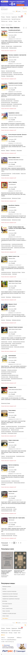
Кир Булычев (11, 412)
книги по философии (6, 245)
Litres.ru (3, 637)
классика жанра (9, 76)
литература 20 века (5, 403)
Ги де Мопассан (12, 184)
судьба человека (16, 173)
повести (3, 46)
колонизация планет (12, 433)
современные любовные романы (9, 596)
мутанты (15, 535)
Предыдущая (4, 542)
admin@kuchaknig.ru (11, 639)
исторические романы (6, 274)
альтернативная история (6, 510)
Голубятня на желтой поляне (15, 83)
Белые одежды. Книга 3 (14, 157)
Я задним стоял (12, 387)
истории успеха (4, 376)
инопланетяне (14, 102)
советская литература (6, 173)
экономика (3, 370)
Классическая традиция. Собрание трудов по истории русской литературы (6, 572)
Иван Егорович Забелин (19, 574)
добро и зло (15, 105)
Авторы (11, 21)
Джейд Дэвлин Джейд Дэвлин (14, 283)
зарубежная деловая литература (8, 371)
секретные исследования (7, 482)
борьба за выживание (6, 431)
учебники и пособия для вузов (9, 613)
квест (14, 510)
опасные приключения (6, 105)
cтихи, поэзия (5, 615)
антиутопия (11, 428)
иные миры (19, 150)
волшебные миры (5, 345)
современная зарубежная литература (11, 598)
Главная (3, 24)
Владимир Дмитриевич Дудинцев (15, 159)
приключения (5, 606)
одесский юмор (13, 345)
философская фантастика (18, 431)
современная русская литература (10, 593)
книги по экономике (5, 378)
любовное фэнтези (16, 297)
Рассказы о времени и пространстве (17, 55)
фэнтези (4, 589)
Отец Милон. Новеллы (13, 205)
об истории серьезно (7, 603)
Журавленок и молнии (13, 112)
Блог (19, 21)
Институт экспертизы (13, 465)
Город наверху (12, 410)
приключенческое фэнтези (7, 346)
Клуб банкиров (12, 355)
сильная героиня (5, 348)
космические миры (17, 104)
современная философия (7, 247)
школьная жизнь (13, 47)
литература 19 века (17, 72)
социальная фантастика (11, 426)
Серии (15, 21)
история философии (6, 244)
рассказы (3, 76)
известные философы (6, 249)
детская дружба (4, 47)
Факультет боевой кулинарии (15, 327)
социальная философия (17, 244)
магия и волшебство (16, 343)
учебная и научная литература (9, 591)
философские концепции (17, 245)
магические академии (19, 346)
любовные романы (6, 586)
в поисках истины (5, 175)
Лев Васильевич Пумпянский (4, 576)
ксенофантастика (19, 428)
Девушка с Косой (12, 304)
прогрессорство (4, 428)
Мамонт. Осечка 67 (12, 491)
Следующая (5, 545)
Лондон (23, 272)
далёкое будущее (15, 429)
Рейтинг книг (4, 21)
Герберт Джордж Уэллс (13, 57)
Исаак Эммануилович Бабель (15, 389)
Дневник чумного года (13, 256)
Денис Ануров (11, 230)
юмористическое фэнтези (19, 341)
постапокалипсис (22, 426)
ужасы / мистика (6, 611)
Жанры (3, 17)
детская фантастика (5, 102)
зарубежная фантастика (6, 72)
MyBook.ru (19, 637)
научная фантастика (10, 70)
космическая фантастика (7, 100)
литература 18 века (16, 272)
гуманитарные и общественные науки (9, 375)
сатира (14, 509)
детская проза (9, 46)
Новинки (8, 17)
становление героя (5, 429)
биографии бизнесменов (16, 378)
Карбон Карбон (11, 306)
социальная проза (17, 46)
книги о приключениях (7, 608)
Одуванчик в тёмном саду (14, 281)
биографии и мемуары (6, 373)
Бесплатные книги (5, 19)
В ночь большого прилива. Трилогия (17, 134)
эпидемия (14, 274)
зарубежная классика (6, 198)
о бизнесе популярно (12, 370)
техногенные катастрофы (7, 457)
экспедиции (4, 433)
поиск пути (23, 173)
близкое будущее (15, 480)
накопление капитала (6, 380)
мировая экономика (13, 376)
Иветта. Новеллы (12, 182)
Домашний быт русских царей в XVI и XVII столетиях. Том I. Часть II (19, 571)
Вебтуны (20, 17)
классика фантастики (18, 74)
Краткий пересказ (16, 19)
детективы (4, 601)
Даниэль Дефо (11, 258)
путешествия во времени (7, 74)
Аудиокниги (14, 17)
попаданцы (16, 100)
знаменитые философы (19, 247)
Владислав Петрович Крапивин (15, 32)
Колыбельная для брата (14, 30)
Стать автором (11, 637)
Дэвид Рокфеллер (12, 357)
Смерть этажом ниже (13, 440)
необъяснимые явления (19, 482)
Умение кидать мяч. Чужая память (16, 517)
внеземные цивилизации (6, 104)
